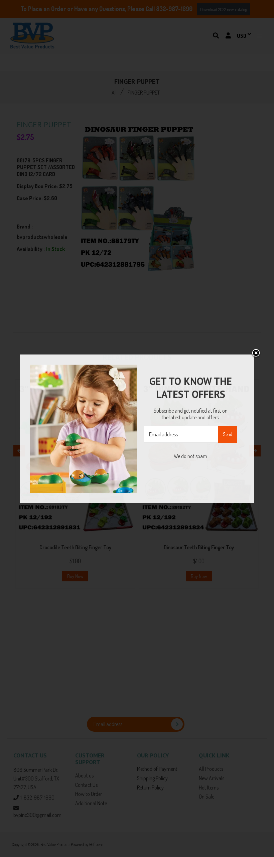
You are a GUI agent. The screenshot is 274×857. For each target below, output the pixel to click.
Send (227, 434)
